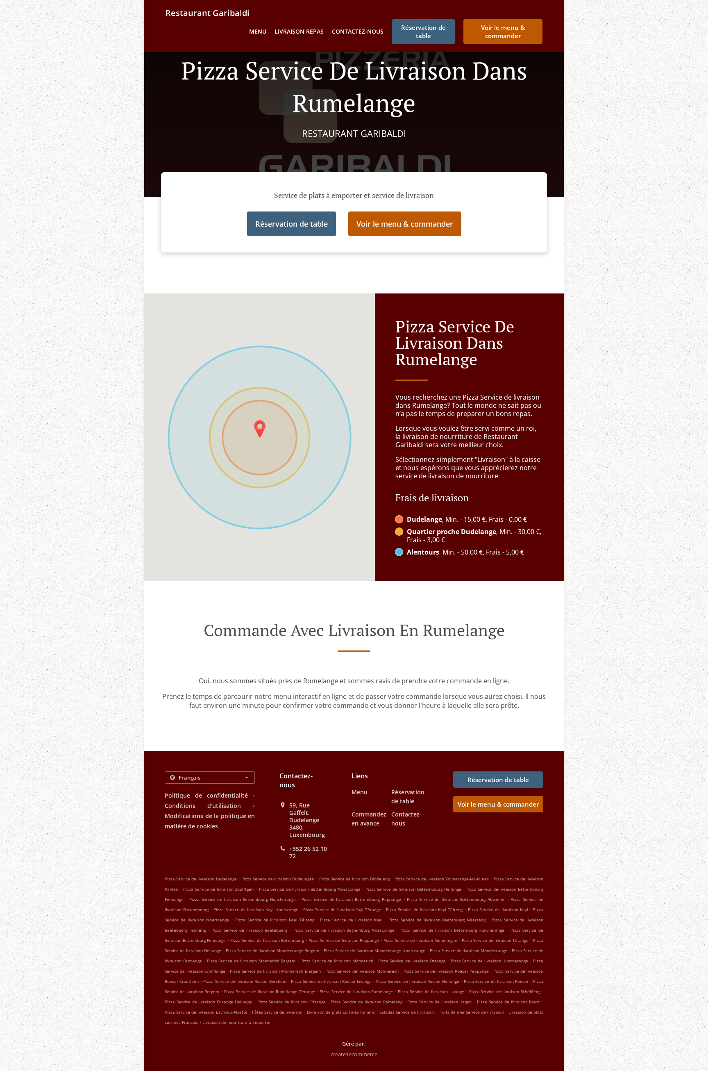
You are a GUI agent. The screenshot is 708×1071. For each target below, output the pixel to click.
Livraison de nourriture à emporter (236, 1022)
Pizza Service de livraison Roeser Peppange (446, 971)
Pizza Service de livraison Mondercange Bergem (272, 950)
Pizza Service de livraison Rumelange (356, 991)
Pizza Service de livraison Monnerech (362, 971)
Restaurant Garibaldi (208, 12)
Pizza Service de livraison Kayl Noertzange (255, 909)
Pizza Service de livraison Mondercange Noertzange (374, 950)
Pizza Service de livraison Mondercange (468, 950)
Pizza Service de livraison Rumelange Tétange (269, 991)
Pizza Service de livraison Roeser (496, 981)
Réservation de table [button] (423, 31)
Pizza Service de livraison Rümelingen (420, 940)
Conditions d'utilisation (203, 806)
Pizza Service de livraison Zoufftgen (218, 889)
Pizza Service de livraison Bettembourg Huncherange (242, 899)
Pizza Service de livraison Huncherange (489, 961)
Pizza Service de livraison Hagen (439, 1002)
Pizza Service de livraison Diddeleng (354, 879)
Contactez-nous (358, 31)
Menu (257, 31)
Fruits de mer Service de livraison (472, 1012)
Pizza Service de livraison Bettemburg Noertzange (344, 930)
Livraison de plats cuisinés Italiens (342, 1012)
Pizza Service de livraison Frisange (291, 1002)
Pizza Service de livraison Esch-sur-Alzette (206, 1012)
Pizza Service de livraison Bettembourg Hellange (413, 889)
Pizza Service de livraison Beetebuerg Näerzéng (437, 920)
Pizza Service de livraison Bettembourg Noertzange (310, 889)
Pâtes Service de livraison (278, 1012)
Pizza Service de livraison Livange (431, 991)
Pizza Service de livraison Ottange (412, 961)
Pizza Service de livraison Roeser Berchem (244, 981)
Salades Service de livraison (407, 1012)
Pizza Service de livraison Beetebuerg (249, 930)
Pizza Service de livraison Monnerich (336, 961)
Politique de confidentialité (206, 795)
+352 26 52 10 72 (308, 852)
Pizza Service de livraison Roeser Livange (331, 981)
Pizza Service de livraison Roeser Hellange (417, 981)
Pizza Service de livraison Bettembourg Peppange (352, 899)
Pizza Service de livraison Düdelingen (278, 879)
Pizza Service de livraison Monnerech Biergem (275, 971)
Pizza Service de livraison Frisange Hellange (208, 1002)
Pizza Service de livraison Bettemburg (267, 940)
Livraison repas (299, 31)
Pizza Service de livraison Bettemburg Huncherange (452, 930)
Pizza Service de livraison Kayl (498, 909)
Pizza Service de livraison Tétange (495, 940)
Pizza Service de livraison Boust (508, 1002)
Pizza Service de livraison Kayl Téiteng (424, 909)
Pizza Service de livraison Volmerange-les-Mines (442, 879)
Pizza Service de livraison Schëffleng (504, 991)
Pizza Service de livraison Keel (351, 920)
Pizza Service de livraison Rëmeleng (366, 1002)
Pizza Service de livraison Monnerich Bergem (251, 961)
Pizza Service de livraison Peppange (344, 940)
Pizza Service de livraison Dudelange (201, 879)
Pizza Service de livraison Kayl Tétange (342, 909)
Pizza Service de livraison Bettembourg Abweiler (456, 899)
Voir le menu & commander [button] (503, 31)
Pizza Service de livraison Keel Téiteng (274, 920)
